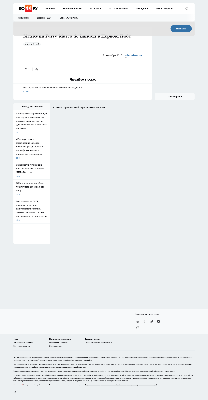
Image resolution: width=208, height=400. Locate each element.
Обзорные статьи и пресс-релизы (98, 342)
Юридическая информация (60, 339)
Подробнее (87, 360)
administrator (133, 55)
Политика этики (55, 346)
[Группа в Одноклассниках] (144, 322)
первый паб (32, 44)
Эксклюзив (23, 17)
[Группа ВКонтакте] (137, 322)
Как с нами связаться (21, 346)
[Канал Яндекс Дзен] (158, 322)
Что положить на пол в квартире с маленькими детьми (52, 89)
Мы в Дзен (142, 8)
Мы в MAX (95, 8)
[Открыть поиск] (187, 8)
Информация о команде (23, 342)
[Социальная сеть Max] (137, 327)
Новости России (72, 8)
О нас (15, 339)
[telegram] (37, 69)
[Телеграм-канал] (151, 322)
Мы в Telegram (164, 8)
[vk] (27, 69)
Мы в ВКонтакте (118, 8)
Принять (181, 28)
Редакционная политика (58, 342)
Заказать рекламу (69, 17)
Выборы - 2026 (44, 17)
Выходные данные (92, 339)
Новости (50, 8)
